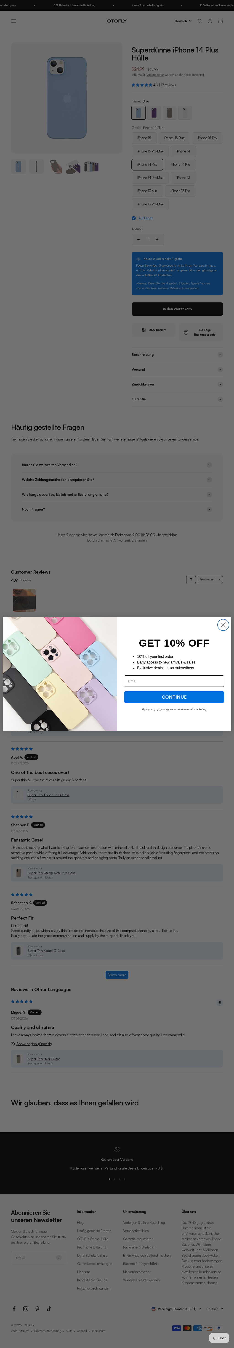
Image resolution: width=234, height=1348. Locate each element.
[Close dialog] (223, 625)
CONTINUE (174, 697)
